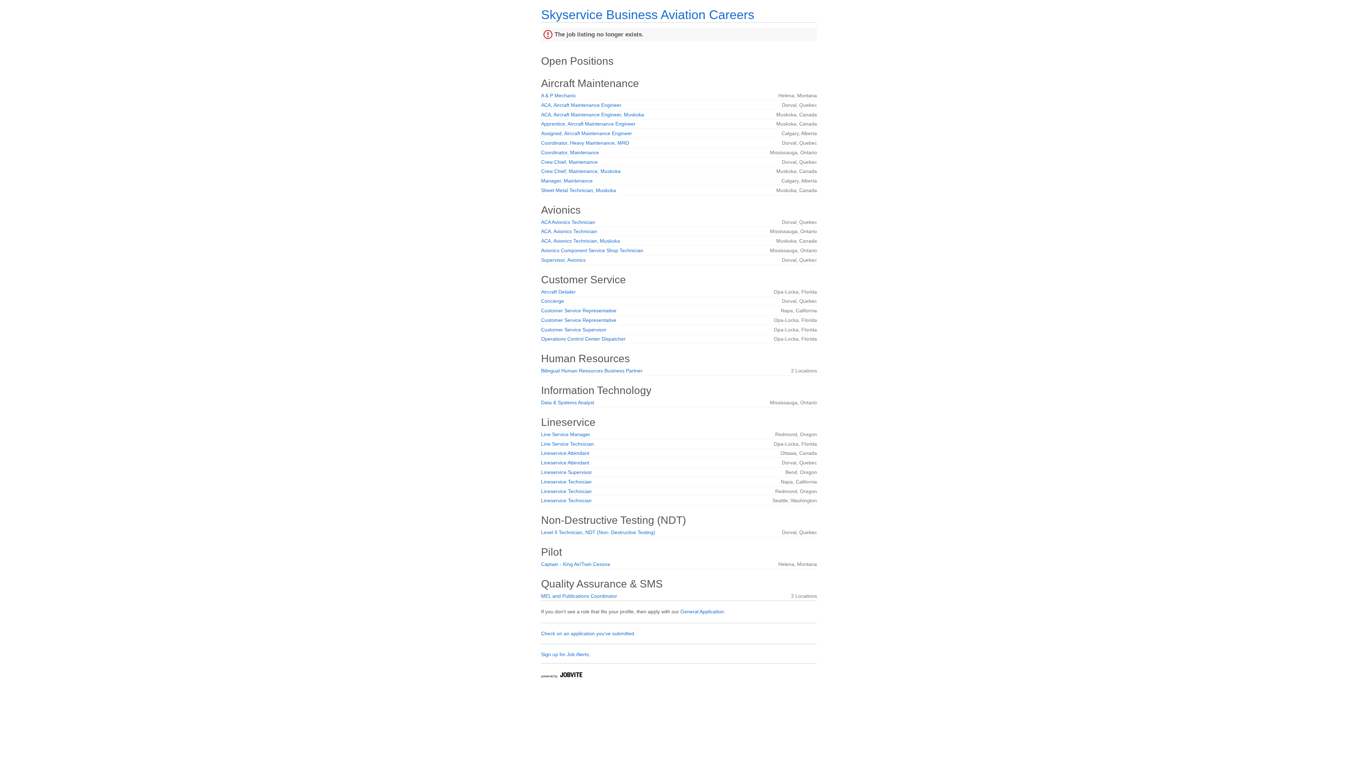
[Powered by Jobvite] (561, 676)
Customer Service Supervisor (574, 329)
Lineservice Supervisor (566, 472)
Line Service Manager (565, 434)
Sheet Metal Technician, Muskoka (578, 190)
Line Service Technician (567, 444)
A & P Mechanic (558, 95)
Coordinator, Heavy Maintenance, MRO (585, 143)
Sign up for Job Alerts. (565, 654)
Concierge (552, 301)
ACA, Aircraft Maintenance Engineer (581, 105)
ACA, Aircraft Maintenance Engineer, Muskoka (592, 114)
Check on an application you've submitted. (588, 633)
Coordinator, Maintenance (570, 152)
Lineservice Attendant (565, 453)
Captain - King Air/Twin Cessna (575, 564)
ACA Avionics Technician (568, 222)
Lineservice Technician (566, 482)
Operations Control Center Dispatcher (583, 339)
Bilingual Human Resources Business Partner (592, 371)
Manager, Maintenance (567, 181)
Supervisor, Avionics (563, 260)
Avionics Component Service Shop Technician (592, 250)
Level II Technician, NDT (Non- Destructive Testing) (598, 532)
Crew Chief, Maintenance (569, 162)
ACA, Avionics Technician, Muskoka (580, 241)
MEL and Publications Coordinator (579, 596)
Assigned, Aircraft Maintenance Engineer (586, 133)
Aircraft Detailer (558, 292)
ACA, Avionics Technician (569, 231)
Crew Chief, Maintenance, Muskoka (581, 171)
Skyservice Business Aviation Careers (647, 14)
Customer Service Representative (578, 310)
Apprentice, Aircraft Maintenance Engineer (588, 124)
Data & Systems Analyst (567, 402)
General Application (702, 611)
